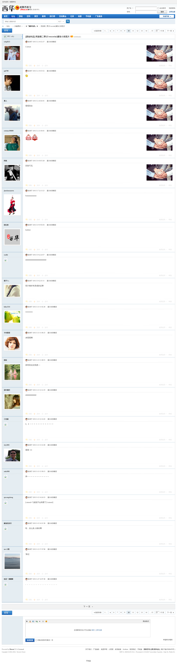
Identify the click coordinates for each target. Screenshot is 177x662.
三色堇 (6, 419)
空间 (28, 16)
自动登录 (163, 8)
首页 (6, 16)
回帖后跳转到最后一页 (45, 640)
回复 (30, 65)
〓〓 (32, 26)
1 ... (106, 31)
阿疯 (5, 161)
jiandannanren (9, 191)
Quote (39, 621)
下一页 (169, 31)
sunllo (6, 255)
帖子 (60, 21)
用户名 (129, 8)
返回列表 (98, 31)
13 (142, 31)
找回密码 (172, 8)
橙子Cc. (6, 281)
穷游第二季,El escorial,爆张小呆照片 (53, 26)
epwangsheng (8, 497)
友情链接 (118, 649)
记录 (72, 16)
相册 (80, 16)
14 (146, 31)
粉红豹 (6, 225)
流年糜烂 (7, 390)
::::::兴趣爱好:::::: (17, 26)
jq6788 (6, 71)
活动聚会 (62, 16)
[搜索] (67, 21)
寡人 (5, 101)
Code (43, 621)
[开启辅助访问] (174, 2)
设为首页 (5, 2)
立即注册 (172, 12)
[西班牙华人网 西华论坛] (21, 11)
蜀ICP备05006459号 (167, 649)
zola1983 (7, 471)
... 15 (151, 31)
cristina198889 (8, 131)
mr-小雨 (6, 549)
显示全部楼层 (51, 42)
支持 (38, 65)
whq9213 (7, 42)
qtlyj (12, 36)
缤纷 (5, 360)
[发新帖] (7, 30)
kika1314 (7, 307)
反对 (46, 65)
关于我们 (88, 649)
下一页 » (88, 607)
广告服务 (98, 16)
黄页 (36, 16)
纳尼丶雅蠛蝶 (8, 579)
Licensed (21, 649)
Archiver (125, 649)
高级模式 (146, 621)
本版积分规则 (167, 640)
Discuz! (12, 649)
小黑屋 (111, 649)
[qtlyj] (5, 36)
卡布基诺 (7, 333)
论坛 (13, 16)
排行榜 (52, 16)
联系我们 (133, 649)
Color (30, 621)
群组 (21, 16)
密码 (128, 12)
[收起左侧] (22, 36)
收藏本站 (13, 2)
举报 (170, 65)
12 (137, 31)
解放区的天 (8, 523)
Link (36, 621)
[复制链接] (77, 37)
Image (33, 621)
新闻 (44, 16)
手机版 (88, 16)
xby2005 (6, 445)
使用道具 (162, 65)
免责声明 (104, 649)
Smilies (46, 621)
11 (133, 31)
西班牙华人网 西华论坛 (3, 26)
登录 (93, 630)
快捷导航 (166, 16)
